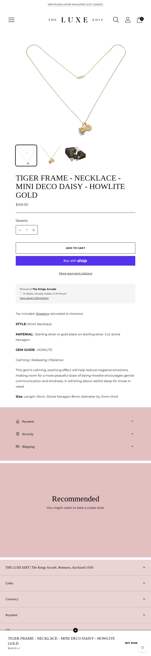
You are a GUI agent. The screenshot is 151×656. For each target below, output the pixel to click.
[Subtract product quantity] (34, 230)
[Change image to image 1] (26, 155)
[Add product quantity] (20, 230)
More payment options (75, 273)
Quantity (22, 220)
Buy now (131, 642)
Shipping (42, 314)
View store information (34, 298)
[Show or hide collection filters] (75, 630)
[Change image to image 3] (75, 155)
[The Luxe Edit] (75, 19)
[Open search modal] (116, 19)
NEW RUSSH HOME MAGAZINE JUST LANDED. (75, 4)
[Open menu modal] (11, 19)
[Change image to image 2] (51, 155)
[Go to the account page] (127, 19)
